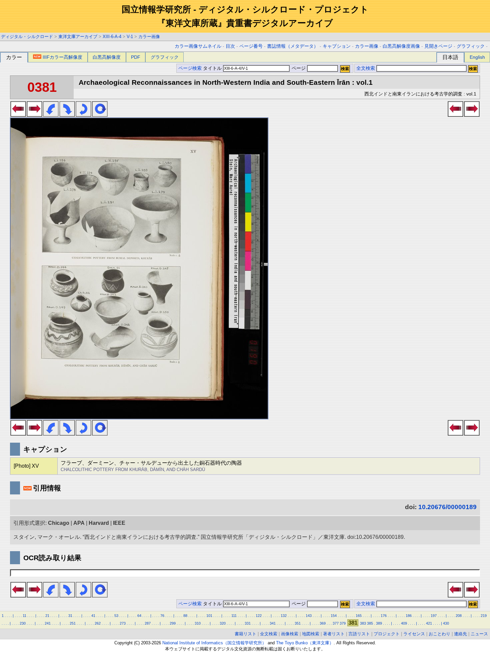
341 (273, 623)
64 (139, 616)
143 (309, 616)
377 (336, 623)
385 (370, 623)
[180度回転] (83, 115)
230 (23, 623)
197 (434, 616)
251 (73, 623)
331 (248, 623)
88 (185, 616)
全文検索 (365, 68)
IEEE (119, 523)
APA (79, 523)
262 (98, 623)
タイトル (213, 68)
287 (148, 623)
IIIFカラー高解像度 (62, 57)
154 (334, 616)
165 (359, 616)
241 (48, 623)
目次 (230, 46)
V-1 (130, 36)
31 (70, 616)
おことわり (439, 633)
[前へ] (18, 115)
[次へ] (34, 115)
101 (209, 616)
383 (363, 623)
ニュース (479, 633)
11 (24, 616)
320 (223, 623)
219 (484, 616)
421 (429, 623)
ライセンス (414, 633)
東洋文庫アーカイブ (77, 36)
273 (123, 623)
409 (404, 623)
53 (116, 616)
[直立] (100, 115)
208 (459, 616)
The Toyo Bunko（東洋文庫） (305, 642)
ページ (298, 68)
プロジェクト (387, 633)
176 (384, 616)
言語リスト (359, 633)
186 (409, 616)
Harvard (99, 523)
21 (47, 616)
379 (343, 623)
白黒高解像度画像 (401, 46)
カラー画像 (149, 36)
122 (259, 616)
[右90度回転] (67, 115)
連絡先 (460, 633)
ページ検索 (190, 68)
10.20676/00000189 (447, 506)
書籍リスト (245, 633)
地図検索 (310, 633)
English (477, 57)
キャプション (337, 46)
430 (446, 623)
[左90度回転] (51, 115)
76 (162, 616)
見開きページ (438, 46)
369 (323, 623)
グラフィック (471, 46)
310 (198, 623)
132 (284, 616)
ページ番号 (251, 46)
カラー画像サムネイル (198, 46)
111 (234, 616)
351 (298, 623)
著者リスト (334, 633)
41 (93, 616)
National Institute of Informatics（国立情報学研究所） (214, 642)
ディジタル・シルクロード (27, 36)
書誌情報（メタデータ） (292, 46)
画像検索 (289, 633)
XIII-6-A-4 (112, 36)
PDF (135, 57)
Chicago (58, 523)
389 (379, 623)
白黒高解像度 (107, 57)
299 (173, 623)
